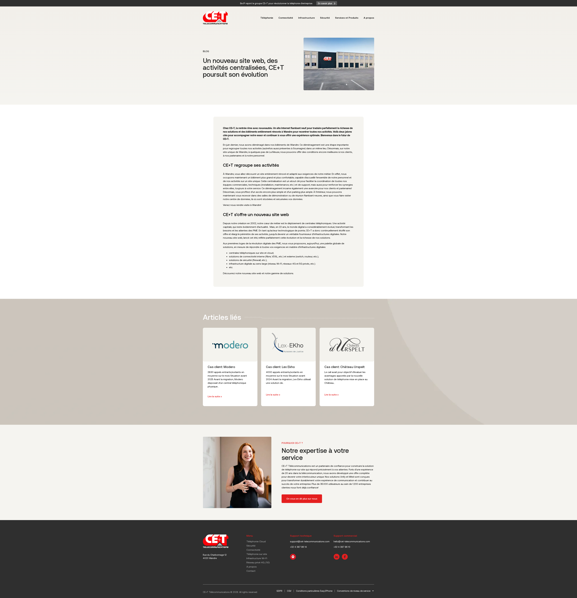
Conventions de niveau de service (353, 591)
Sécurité (325, 17)
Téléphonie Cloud (256, 541)
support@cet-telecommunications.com (310, 541)
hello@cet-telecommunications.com (352, 541)
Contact (250, 570)
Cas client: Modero (221, 367)
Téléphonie (266, 17)
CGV (289, 591)
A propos (369, 17)
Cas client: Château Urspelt (344, 367)
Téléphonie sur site (256, 554)
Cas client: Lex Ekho (280, 367)
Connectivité (285, 17)
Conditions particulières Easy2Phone (314, 591)
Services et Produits (346, 17)
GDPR (279, 591)
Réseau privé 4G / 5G (258, 562)
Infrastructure (306, 17)
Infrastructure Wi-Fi (256, 558)
